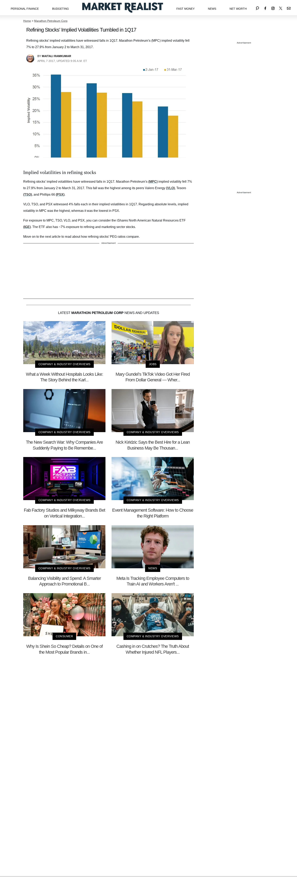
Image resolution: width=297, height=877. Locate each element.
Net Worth (238, 8)
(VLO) (170, 188)
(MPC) (153, 181)
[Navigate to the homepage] (122, 7)
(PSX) (60, 194)
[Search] (257, 7)
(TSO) (27, 194)
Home (27, 20)
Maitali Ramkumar (56, 56)
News (212, 8)
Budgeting (60, 8)
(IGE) (27, 227)
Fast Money (185, 8)
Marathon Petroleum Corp (50, 20)
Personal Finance (25, 8)
